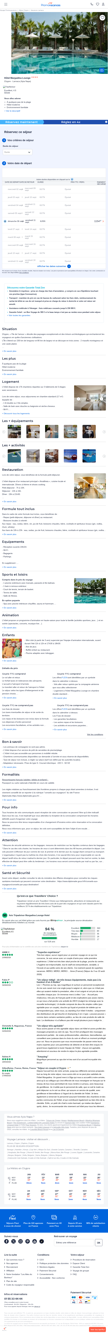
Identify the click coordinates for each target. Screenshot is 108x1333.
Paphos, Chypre (28, 1143)
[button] (90, 398)
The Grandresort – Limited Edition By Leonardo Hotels (34, 1123)
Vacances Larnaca (37, 10)
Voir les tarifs (97, 1329)
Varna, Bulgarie (42, 1155)
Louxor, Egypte (77, 1152)
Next (101, 399)
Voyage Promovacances (8, 10)
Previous (78, 399)
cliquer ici (64, 947)
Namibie (18, 1150)
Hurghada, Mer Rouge (16, 1152)
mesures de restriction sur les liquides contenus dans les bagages (75, 845)
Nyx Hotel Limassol (42, 1127)
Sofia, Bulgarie (28, 1155)
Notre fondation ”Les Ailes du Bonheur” (18, 1276)
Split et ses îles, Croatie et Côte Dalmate (63, 1158)
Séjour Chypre (24, 10)
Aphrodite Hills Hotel (61, 1127)
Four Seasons (31, 1125)
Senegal (10, 1150)
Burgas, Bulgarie (14, 1155)
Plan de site (11, 1281)
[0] (97, 4)
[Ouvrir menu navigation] (4, 4)
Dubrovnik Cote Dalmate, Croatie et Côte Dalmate (27, 1158)
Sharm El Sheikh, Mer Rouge (38, 1152)
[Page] (6, 1241)
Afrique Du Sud (44, 1150)
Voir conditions (24, 272)
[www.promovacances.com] (50, 4)
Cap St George (58, 1129)
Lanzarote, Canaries (92, 1152)
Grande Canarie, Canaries (62, 1150)
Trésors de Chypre (53, 1121)
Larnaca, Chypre (13, 1143)
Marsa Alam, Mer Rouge (60, 1152)
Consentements (47, 1274)
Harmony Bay (70, 1123)
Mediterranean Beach (76, 1121)
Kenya (25, 1150)
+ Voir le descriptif (12, 111)
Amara (64, 1121)
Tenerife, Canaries (81, 1150)
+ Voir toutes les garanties (18, 315)
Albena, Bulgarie (55, 1155)
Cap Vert (33, 1150)
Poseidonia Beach (84, 1125)
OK (98, 1243)
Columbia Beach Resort (39, 1129)
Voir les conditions (95, 734)
